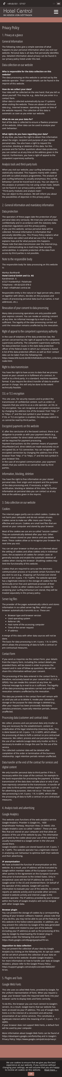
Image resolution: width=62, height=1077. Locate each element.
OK (31, 1074)
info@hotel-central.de (19, 287)
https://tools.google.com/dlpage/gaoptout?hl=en (25, 940)
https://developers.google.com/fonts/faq (21, 1036)
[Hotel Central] (17, 19)
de (54, 3)
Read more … (50, 1069)
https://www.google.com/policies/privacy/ (36, 1039)
